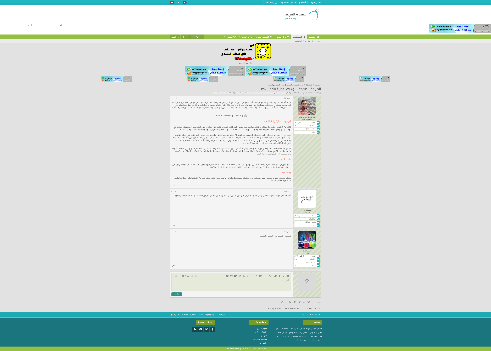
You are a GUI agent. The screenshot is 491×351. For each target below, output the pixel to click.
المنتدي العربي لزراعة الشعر (261, 102)
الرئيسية (312, 37)
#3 (172, 231)
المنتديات (297, 37)
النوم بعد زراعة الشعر (281, 93)
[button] (239, 36)
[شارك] (175, 98)
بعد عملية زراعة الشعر (244, 93)
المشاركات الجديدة (314, 41)
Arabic (302, 314)
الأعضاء (230, 37)
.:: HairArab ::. (313, 314)
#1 (172, 98)
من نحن (263, 335)
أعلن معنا (222, 314)
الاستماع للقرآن (262, 37)
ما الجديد (245, 37)
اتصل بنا (263, 343)
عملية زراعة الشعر (219, 93)
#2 (172, 191)
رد (172, 185)
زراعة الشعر (231, 93)
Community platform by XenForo (245, 348)
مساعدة (185, 314)
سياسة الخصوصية (196, 314)
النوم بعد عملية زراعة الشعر (263, 93)
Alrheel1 (307, 210)
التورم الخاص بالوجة (279, 180)
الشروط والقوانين (210, 314)
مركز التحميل (281, 37)
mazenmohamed (312, 92)
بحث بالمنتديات (300, 41)
